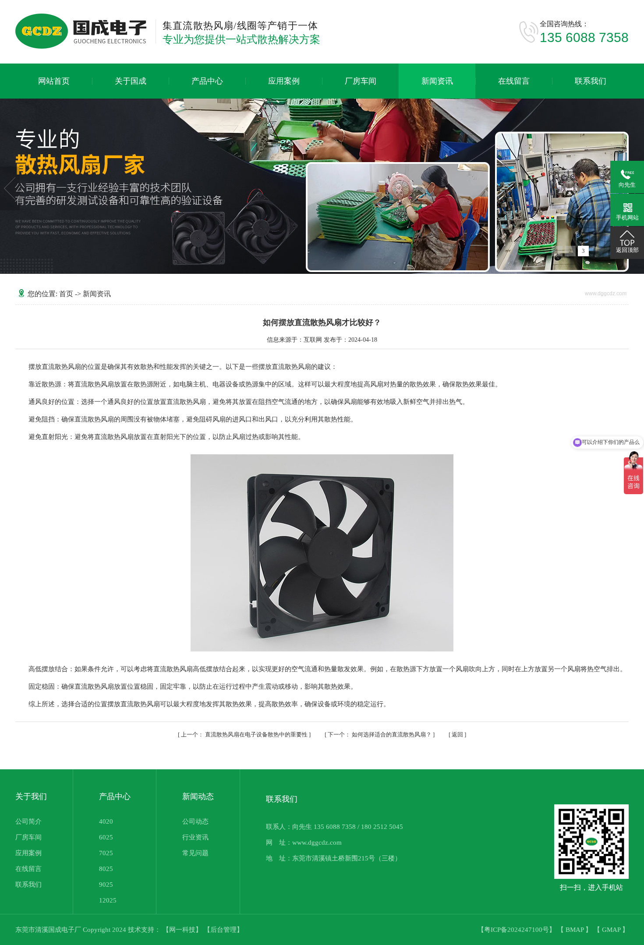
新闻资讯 (437, 81)
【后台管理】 (223, 929)
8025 (106, 868)
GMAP (612, 929)
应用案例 (284, 81)
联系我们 (590, 81)
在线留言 (514, 81)
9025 (106, 884)
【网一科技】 (183, 929)
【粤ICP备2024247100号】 (517, 929)
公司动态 (195, 821)
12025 (108, 900)
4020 (106, 821)
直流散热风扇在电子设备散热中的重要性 (245, 734)
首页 (66, 293)
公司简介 (28, 821)
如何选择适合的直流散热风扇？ (380, 734)
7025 (106, 853)
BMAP (575, 929)
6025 (106, 837)
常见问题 (195, 853)
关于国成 (130, 81)
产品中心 (207, 81)
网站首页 (54, 81)
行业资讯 (195, 837)
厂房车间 (360, 81)
